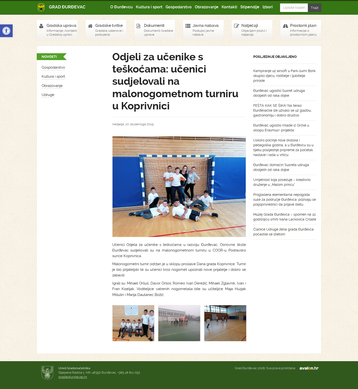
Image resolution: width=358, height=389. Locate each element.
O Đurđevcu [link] (121, 7)
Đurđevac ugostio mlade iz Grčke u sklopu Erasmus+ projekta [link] (281, 127)
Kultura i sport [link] (149, 7)
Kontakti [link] (229, 7)
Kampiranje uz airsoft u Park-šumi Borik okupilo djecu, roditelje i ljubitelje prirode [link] (284, 76)
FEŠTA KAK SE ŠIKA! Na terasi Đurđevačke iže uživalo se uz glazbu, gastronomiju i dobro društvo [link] (282, 110)
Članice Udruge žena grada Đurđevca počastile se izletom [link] (283, 231)
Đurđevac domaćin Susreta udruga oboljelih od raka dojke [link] (281, 167)
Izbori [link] (268, 7)
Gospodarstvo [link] (179, 7)
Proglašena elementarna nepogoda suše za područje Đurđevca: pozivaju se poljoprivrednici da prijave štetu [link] (284, 199)
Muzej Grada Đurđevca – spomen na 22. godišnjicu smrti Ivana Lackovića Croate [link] (284, 216)
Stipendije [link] (249, 7)
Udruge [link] (48, 95)
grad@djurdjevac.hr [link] (72, 377)
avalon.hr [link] (310, 368)
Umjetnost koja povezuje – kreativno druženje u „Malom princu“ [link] (282, 182)
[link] (6, 30)
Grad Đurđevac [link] (61, 7)
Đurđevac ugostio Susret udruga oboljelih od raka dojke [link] (279, 93)
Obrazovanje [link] (206, 7)
